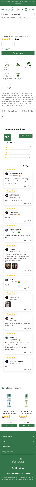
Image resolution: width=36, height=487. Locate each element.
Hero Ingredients (10, 111)
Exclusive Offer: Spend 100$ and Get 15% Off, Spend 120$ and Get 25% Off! (18, 3)
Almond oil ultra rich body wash (15, 17)
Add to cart (19, 53)
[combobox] (18, 14)
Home (3, 17)
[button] (10, 39)
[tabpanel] (9, 409)
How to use (29, 111)
